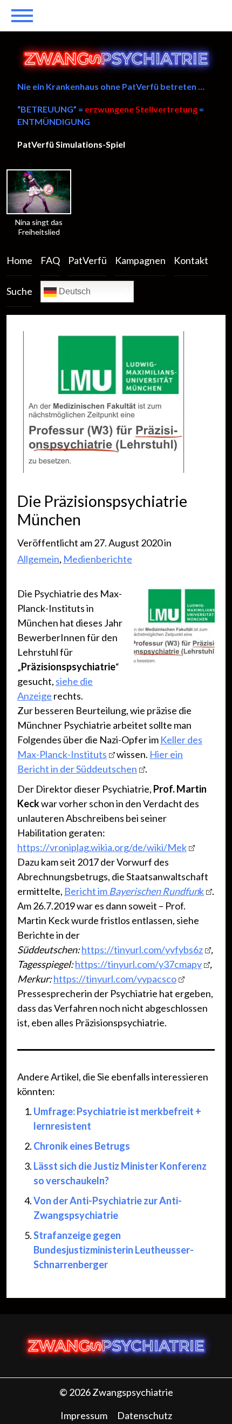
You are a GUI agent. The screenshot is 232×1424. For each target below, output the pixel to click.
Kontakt (191, 260)
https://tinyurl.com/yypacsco (114, 979)
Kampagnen (140, 260)
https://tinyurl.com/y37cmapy (138, 964)
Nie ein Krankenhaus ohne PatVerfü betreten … (110, 86)
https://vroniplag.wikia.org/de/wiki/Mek (102, 847)
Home (19, 260)
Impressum (83, 1415)
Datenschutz (144, 1415)
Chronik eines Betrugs (81, 1146)
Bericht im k (134, 891)
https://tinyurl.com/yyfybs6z (142, 949)
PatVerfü (87, 260)
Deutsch (74, 291)
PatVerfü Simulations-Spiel (71, 144)
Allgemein (38, 559)
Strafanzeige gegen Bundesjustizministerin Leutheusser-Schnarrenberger (113, 1249)
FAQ (50, 260)
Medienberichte (97, 559)
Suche (19, 291)
